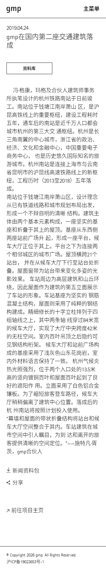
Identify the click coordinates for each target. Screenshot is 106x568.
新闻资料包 (25, 471)
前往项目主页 (27, 510)
